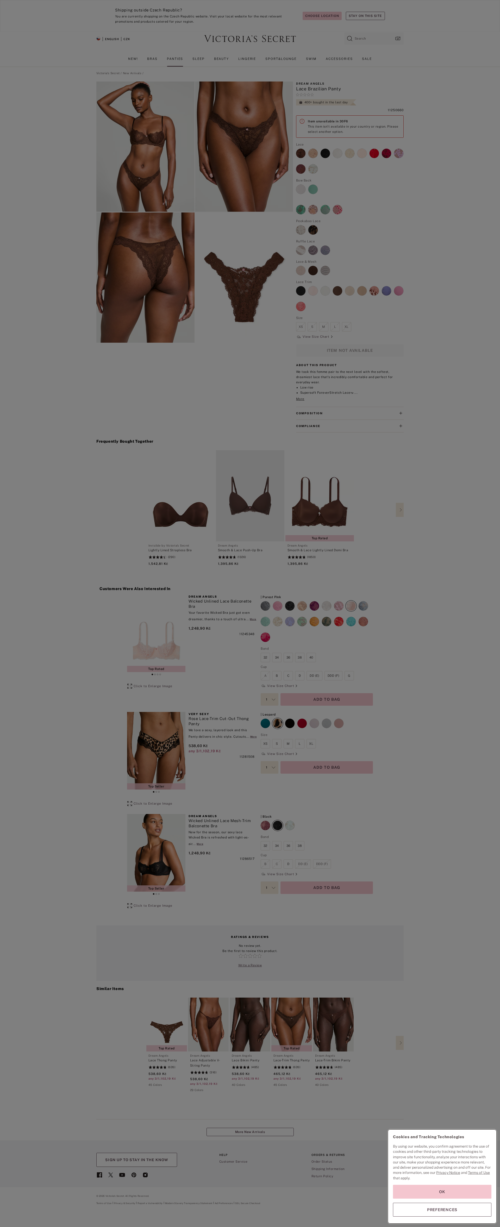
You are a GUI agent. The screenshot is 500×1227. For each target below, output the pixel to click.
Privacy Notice (448, 1172)
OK (442, 1192)
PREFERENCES (442, 1209)
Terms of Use (479, 1172)
